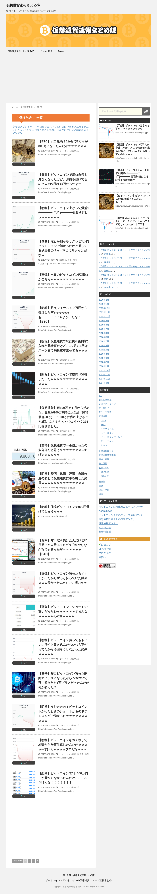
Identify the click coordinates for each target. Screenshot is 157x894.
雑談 (101, 494)
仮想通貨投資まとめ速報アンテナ (117, 519)
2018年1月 (104, 366)
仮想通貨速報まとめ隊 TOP (21, 51)
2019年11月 (104, 312)
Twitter (61, 51)
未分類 (102, 481)
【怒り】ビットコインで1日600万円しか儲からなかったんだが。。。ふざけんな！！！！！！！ (63, 778)
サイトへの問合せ (46, 51)
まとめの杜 (105, 527)
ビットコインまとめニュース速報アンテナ (122, 515)
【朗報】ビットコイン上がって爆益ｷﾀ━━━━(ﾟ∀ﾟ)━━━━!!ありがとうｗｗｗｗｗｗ (63, 212)
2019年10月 (104, 316)
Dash (103, 420)
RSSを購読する (110, 539)
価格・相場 (104, 459)
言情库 (107, 254)
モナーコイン (107, 441)
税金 (101, 486)
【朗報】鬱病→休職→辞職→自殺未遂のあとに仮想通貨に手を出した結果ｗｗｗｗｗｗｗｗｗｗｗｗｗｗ (62, 478)
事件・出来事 (105, 412)
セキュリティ (105, 399)
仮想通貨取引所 (106, 451)
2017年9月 (104, 383)
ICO (100, 395)
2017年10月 (104, 378)
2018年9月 (104, 333)
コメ (24, 164)
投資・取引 (72, 260)
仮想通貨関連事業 (107, 455)
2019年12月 (104, 308)
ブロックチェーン (107, 404)
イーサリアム (107, 428)
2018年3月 (104, 358)
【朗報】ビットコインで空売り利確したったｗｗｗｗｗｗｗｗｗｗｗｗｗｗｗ (62, 379)
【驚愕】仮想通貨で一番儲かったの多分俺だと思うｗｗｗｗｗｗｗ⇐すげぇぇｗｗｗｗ (62, 450)
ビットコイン (64, 151)
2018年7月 (104, 341)
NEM (103, 424)
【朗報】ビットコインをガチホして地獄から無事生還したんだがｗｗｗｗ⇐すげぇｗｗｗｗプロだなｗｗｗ (62, 744)
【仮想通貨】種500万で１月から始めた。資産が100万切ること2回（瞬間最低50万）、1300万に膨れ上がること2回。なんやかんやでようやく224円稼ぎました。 (63, 417)
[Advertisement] (78, 78)
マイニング (104, 408)
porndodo (108, 287)
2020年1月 (104, 304)
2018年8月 (104, 337)
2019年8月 (104, 324)
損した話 (105, 476)
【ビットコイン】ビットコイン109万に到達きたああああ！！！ (132, 198)
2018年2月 (104, 362)
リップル (105, 445)
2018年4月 (104, 354)
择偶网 (107, 262)
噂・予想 (103, 463)
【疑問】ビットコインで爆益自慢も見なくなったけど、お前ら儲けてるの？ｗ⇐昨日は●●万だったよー (62, 179)
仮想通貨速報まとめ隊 (23, 5)
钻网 (106, 279)
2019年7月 (104, 329)
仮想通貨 (63, 360)
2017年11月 (104, 374)
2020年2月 (104, 300)
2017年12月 (104, 370)
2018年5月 (104, 349)
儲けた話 (75, 151)
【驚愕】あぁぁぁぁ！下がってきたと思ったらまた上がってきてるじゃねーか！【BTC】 (132, 221)
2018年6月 (104, 345)
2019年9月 (104, 320)
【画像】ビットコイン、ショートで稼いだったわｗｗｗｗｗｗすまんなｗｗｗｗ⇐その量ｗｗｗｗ (62, 611)
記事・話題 (104, 490)
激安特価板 (105, 531)
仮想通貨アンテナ (108, 523)
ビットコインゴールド (111, 437)
